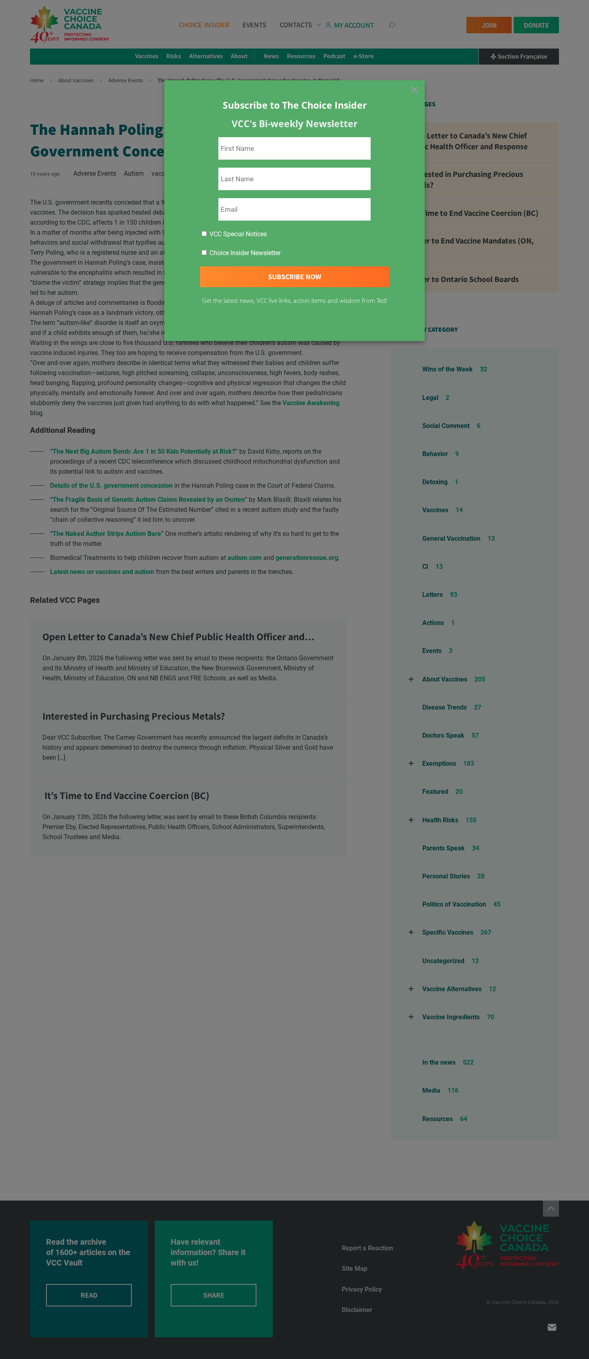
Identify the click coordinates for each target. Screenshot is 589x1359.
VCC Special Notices (237, 234)
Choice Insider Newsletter (244, 253)
